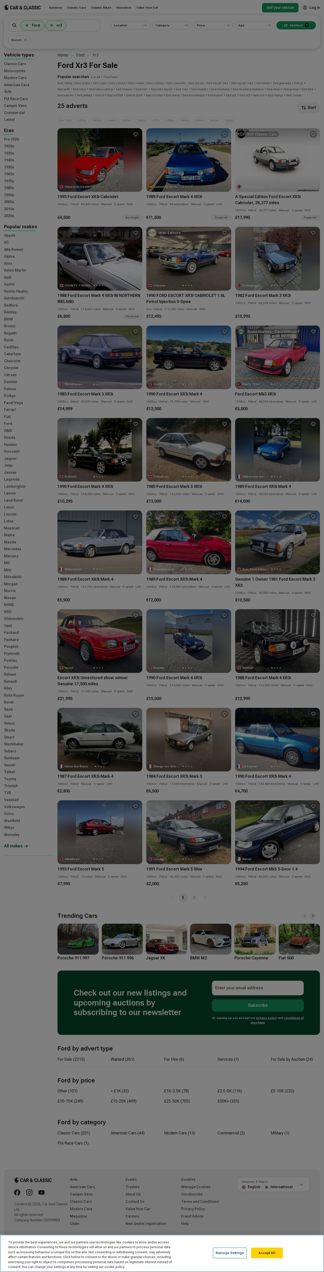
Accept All (266, 1253)
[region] (162, 1253)
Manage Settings (230, 1253)
